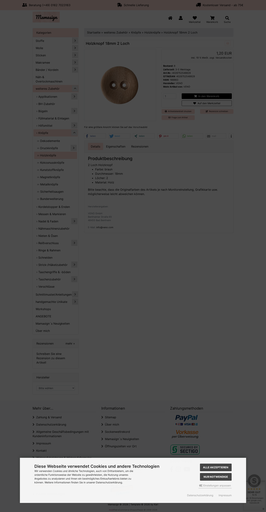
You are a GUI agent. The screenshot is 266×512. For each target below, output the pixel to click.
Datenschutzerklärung (200, 495)
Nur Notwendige (216, 476)
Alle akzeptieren (215, 467)
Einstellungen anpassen (216, 485)
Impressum (225, 495)
